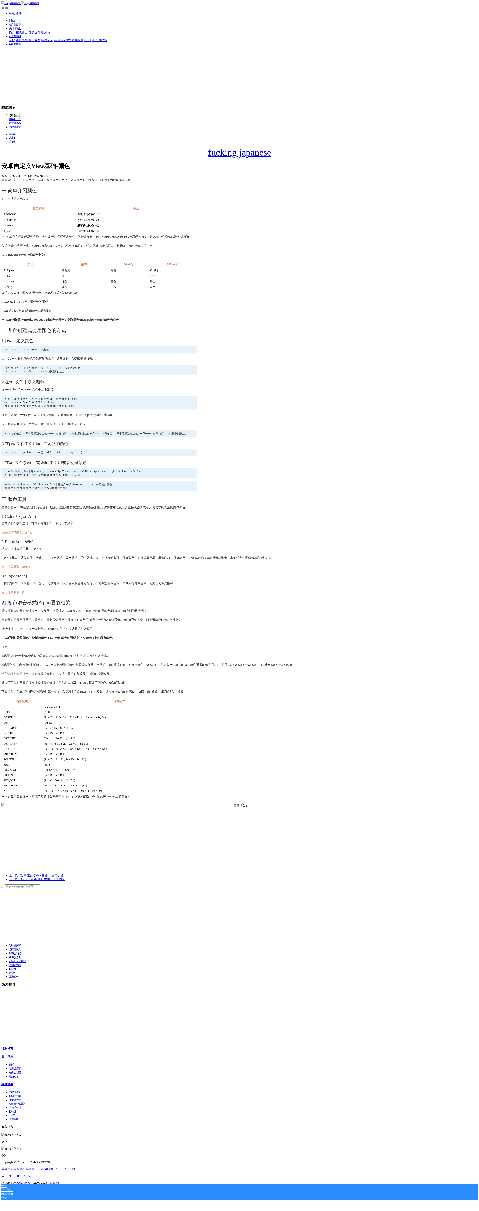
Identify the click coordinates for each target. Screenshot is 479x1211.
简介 (12, 1064)
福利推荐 (7, 1048)
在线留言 (15, 1068)
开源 (12, 972)
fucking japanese (239, 152)
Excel (12, 968)
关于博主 (7, 1056)
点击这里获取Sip (12, 592)
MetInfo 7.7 (23, 1182)
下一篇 (37, 879)
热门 (12, 137)
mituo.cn (54, 1182)
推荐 (12, 134)
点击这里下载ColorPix (16, 532)
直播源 (13, 976)
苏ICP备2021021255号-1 (17, 1175)
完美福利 (15, 965)
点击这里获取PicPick (15, 566)
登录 (12, 13)
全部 (12, 40)
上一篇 (36, 875)
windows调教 (17, 961)
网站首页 (15, 20)
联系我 (13, 1076)
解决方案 (15, 953)
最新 (12, 141)
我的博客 (15, 123)
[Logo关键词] (239, 3)
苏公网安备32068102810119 (19, 1169)
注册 (19, 13)
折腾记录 (15, 957)
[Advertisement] (239, 75)
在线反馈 (15, 1072)
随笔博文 (15, 127)
